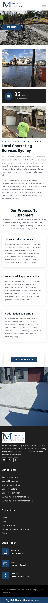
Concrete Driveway (11, 477)
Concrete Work (8, 525)
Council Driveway (10, 481)
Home (4, 517)
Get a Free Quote (24, 360)
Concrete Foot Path (11, 493)
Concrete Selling (9, 489)
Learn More (11, 27)
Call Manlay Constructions (24, 600)
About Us (6, 521)
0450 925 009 (16, 553)
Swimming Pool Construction (15, 497)
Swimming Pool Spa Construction (17, 501)
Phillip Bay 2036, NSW (19, 576)
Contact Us (7, 533)
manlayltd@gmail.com (20, 565)
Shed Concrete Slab (11, 485)
